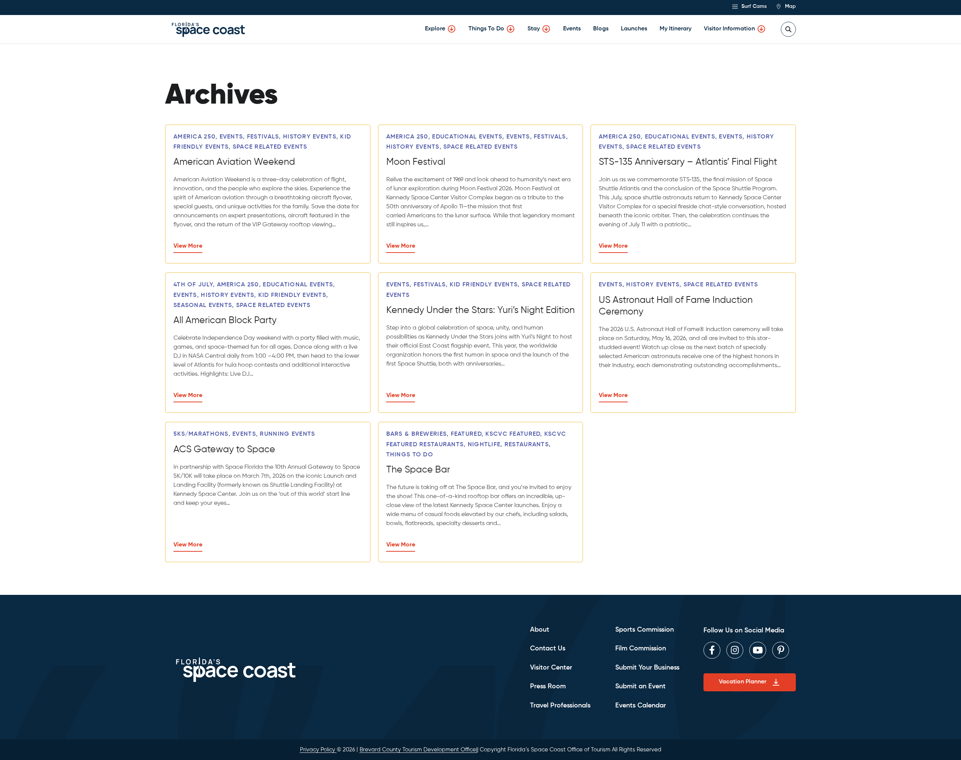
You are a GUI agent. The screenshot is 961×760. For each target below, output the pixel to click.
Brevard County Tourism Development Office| (418, 749)
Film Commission (640, 648)
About (539, 629)
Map (789, 6)
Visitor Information (729, 29)
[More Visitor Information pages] (761, 28)
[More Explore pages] (451, 28)
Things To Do (486, 29)
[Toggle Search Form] (788, 29)
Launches (634, 29)
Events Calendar (640, 705)
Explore (435, 29)
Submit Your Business (647, 667)
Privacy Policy (318, 749)
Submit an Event (640, 686)
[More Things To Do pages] (510, 28)
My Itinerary (675, 29)
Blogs (601, 29)
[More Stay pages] (546, 28)
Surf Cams (753, 6)
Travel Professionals (560, 705)
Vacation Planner (742, 682)
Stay (533, 29)
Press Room (548, 686)
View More (187, 246)
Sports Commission (644, 629)
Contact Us (547, 648)
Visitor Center (551, 667)
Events (572, 29)
